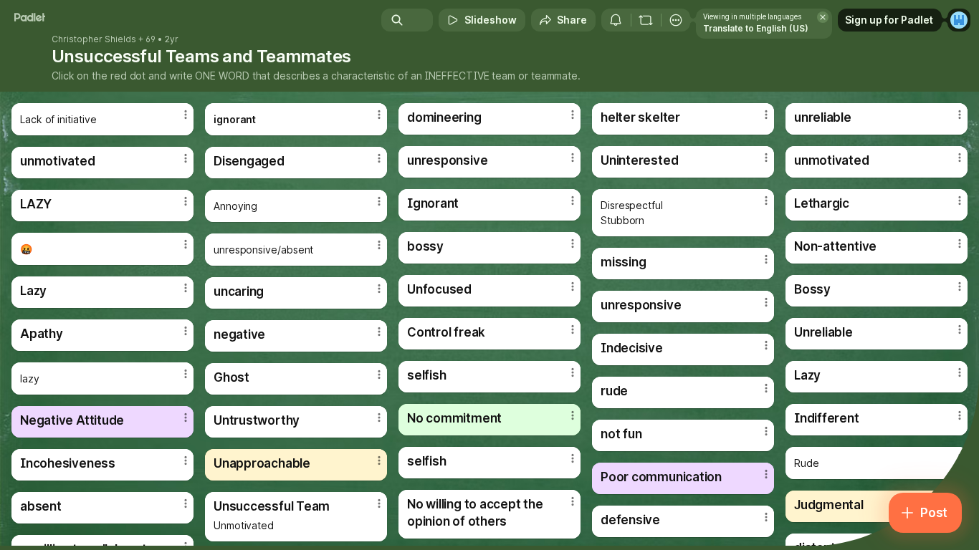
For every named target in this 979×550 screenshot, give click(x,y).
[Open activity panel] (615, 20)
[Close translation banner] (822, 17)
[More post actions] (186, 114)
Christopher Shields (94, 39)
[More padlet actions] (676, 20)
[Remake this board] (645, 20)
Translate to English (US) (755, 28)
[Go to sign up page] (958, 20)
